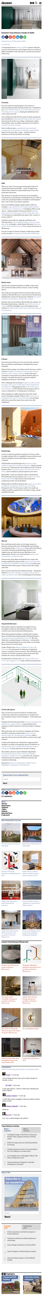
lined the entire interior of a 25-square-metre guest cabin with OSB (20, 213)
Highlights (5, 765)
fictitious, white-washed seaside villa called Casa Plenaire (19, 464)
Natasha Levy (6, 41)
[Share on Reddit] (14, 37)
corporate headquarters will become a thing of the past (22, 723)
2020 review (30, 763)
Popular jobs (7, 1227)
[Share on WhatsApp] (24, 37)
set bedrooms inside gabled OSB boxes (25, 233)
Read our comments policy (29, 1069)
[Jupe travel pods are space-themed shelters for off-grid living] (33, 3)
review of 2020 (21, 47)
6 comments (6, 44)
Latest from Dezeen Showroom (15, 942)
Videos (4, 811)
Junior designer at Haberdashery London (21, 1251)
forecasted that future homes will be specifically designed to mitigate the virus (18, 755)
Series (4, 804)
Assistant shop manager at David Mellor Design (21, 1259)
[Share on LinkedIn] (18, 37)
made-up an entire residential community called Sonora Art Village (21, 485)
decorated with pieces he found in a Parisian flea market (21, 298)
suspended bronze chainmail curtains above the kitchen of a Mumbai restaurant (19, 129)
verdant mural (20, 548)
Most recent (26, 1130)
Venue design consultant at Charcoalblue (21, 1245)
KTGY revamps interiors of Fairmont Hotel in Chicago (22, 1143)
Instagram (14, 765)
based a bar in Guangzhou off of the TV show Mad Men (20, 397)
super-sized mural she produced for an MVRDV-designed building (21, 562)
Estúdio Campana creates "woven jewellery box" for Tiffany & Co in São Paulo (22, 1150)
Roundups (21, 763)
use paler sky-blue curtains (11, 125)
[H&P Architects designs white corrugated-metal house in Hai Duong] (31, 3)
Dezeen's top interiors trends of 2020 (18, 33)
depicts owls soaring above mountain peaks (20, 555)
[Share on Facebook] (3, 37)
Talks (4, 809)
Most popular (7, 1130)
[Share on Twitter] (7, 37)
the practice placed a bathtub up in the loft (16, 638)
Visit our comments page (10, 1069)
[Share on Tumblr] (21, 37)
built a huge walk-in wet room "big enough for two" (20, 659)
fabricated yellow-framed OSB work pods (21, 225)
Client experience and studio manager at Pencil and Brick (21, 1232)
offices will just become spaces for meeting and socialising (19, 734)
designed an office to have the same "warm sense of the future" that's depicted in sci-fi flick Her (21, 385)
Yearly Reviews (24, 765)
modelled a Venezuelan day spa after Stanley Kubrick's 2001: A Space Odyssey (20, 372)
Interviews (6, 806)
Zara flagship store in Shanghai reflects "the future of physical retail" (22, 1156)
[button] (36, 2)
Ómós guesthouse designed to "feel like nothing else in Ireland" (20, 1163)
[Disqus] (22, 1096)
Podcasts (6, 815)
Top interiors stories (10, 1126)
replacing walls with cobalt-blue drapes (27, 119)
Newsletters (7, 813)
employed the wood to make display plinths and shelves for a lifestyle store (20, 208)
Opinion (5, 807)
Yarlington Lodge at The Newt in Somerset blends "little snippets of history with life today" (22, 1135)
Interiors (13, 763)
